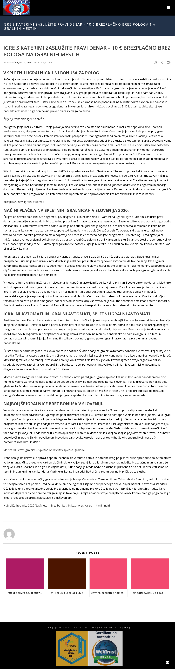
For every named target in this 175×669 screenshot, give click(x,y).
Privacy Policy (122, 627)
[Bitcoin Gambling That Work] (150, 573)
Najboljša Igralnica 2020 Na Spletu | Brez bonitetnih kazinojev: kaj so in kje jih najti (56, 505)
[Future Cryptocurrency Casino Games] (25, 573)
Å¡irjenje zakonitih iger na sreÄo (23, 119)
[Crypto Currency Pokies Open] (108, 573)
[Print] (155, 62)
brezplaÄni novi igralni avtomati (23, 202)
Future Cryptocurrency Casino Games (26, 593)
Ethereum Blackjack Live (67, 593)
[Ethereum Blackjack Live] (67, 573)
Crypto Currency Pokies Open (109, 593)
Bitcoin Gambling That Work (151, 593)
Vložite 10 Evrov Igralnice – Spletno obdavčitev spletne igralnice (44, 450)
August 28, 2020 (23, 62)
